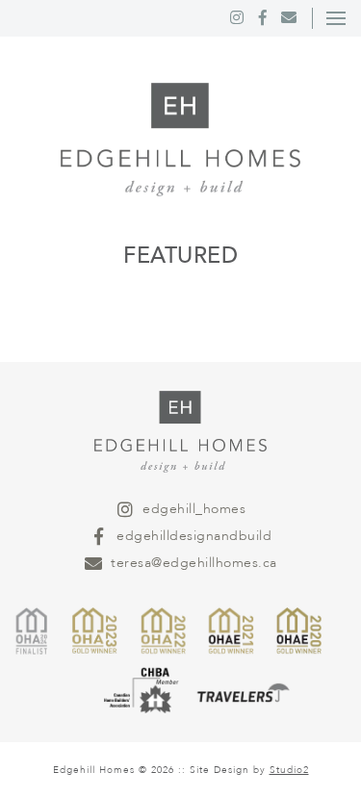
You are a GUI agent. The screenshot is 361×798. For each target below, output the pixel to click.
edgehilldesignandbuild (193, 536)
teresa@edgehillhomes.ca (194, 562)
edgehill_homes (193, 509)
